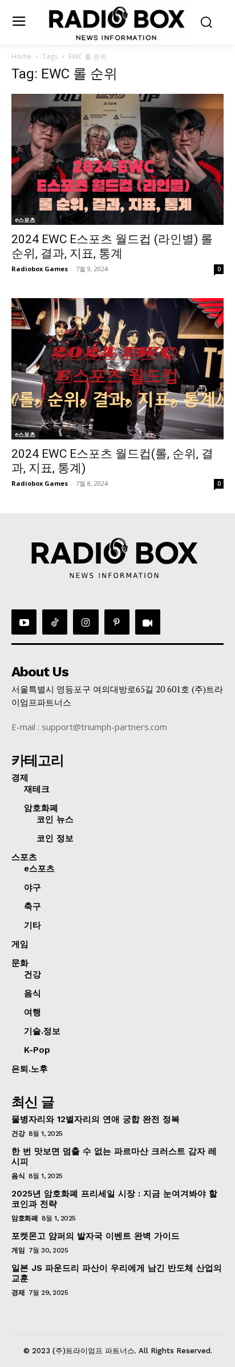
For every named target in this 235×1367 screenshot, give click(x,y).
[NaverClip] (147, 622)
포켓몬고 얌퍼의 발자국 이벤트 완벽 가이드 (95, 1236)
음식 (18, 1176)
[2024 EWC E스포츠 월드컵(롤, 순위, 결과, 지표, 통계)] (117, 369)
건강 (18, 1134)
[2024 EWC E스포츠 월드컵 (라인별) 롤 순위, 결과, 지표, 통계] (117, 159)
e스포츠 (25, 220)
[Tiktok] (54, 622)
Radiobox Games (39, 268)
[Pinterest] (116, 622)
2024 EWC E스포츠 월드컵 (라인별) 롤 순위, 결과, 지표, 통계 (112, 246)
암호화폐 (24, 1218)
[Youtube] (24, 622)
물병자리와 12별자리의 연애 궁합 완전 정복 (95, 1119)
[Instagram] (85, 622)
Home (21, 56)
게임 (18, 1250)
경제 (18, 1293)
